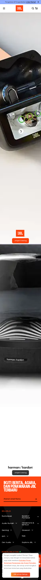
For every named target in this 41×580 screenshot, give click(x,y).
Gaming (5, 530)
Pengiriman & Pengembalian (20, 2)
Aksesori (26, 530)
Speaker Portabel (26, 517)
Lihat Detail (31, 2)
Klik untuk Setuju (20, 574)
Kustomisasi (7, 516)
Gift (3, 536)
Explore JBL (27, 542)
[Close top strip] (38, 2)
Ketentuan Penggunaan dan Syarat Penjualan (20, 563)
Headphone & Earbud (28, 524)
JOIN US (36, 499)
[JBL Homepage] (19, 8)
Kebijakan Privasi (25, 560)
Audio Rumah (8, 523)
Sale (23, 536)
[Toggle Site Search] (33, 8)
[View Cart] (36, 8)
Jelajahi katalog (20, 240)
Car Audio (6, 542)
